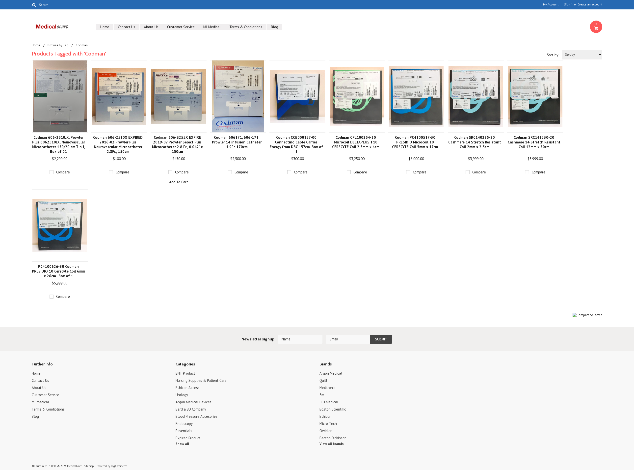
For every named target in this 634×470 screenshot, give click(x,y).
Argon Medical (330, 373)
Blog (274, 27)
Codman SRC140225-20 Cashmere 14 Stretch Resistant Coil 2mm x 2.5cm (474, 142)
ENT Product (185, 373)
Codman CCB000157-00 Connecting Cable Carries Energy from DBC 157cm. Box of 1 (296, 144)
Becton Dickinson (332, 438)
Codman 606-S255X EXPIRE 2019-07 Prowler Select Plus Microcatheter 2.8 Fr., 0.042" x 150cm (177, 144)
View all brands (331, 444)
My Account (550, 4)
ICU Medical (328, 402)
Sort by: (553, 55)
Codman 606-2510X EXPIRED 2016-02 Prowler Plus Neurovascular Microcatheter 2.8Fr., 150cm (118, 144)
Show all (182, 444)
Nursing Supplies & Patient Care (201, 380)
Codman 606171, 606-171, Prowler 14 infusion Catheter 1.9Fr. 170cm (237, 142)
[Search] (34, 4)
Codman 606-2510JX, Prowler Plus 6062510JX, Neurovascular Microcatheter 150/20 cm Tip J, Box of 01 (58, 144)
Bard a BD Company (191, 409)
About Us (151, 27)
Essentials (184, 430)
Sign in (568, 4)
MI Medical (212, 27)
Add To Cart (178, 182)
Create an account (590, 4)
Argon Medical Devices (193, 402)
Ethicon (325, 416)
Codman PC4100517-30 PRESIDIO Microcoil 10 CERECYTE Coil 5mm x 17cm (415, 142)
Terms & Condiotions (245, 27)
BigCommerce (119, 466)
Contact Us (126, 27)
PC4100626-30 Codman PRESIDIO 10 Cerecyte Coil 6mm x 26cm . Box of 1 (58, 271)
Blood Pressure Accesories (196, 416)
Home (104, 27)
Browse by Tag (58, 45)
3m (321, 394)
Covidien (325, 430)
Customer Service (181, 27)
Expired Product (188, 438)
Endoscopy (184, 423)
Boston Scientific (332, 409)
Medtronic (327, 387)
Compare (63, 172)
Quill (323, 380)
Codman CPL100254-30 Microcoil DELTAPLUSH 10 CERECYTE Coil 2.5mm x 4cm (355, 142)
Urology (182, 394)
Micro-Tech (328, 423)
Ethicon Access (188, 387)
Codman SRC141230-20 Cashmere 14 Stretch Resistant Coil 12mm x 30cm (534, 142)
